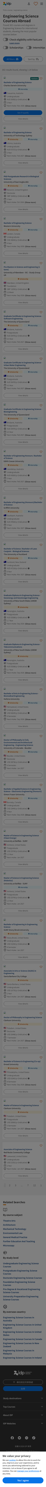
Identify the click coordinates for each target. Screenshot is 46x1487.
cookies (12, 1460)
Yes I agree (23, 1480)
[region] (23, 1469)
